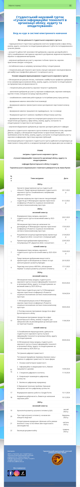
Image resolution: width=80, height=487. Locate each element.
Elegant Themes (36, 484)
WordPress (52, 484)
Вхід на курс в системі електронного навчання (40, 33)
